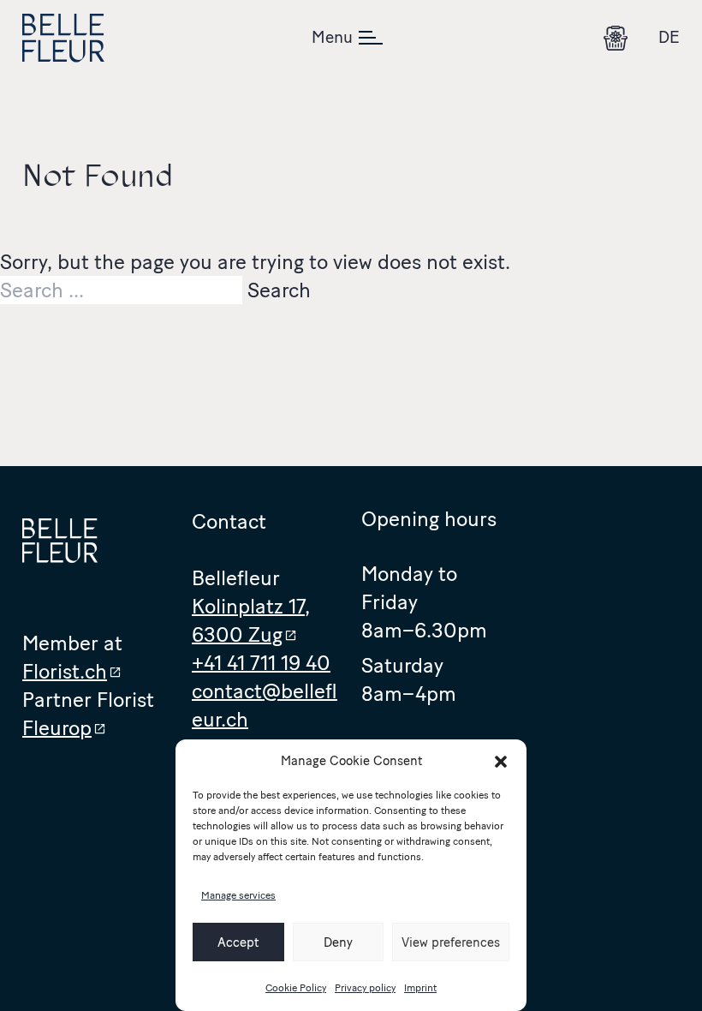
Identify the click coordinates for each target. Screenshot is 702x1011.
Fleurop (57, 727)
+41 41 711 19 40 (261, 662)
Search (279, 290)
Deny (338, 942)
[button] (500, 761)
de (669, 37)
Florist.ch (64, 671)
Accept (238, 942)
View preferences (451, 942)
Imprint (420, 988)
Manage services (238, 895)
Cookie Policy (295, 988)
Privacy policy (365, 988)
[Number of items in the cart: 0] (615, 38)
